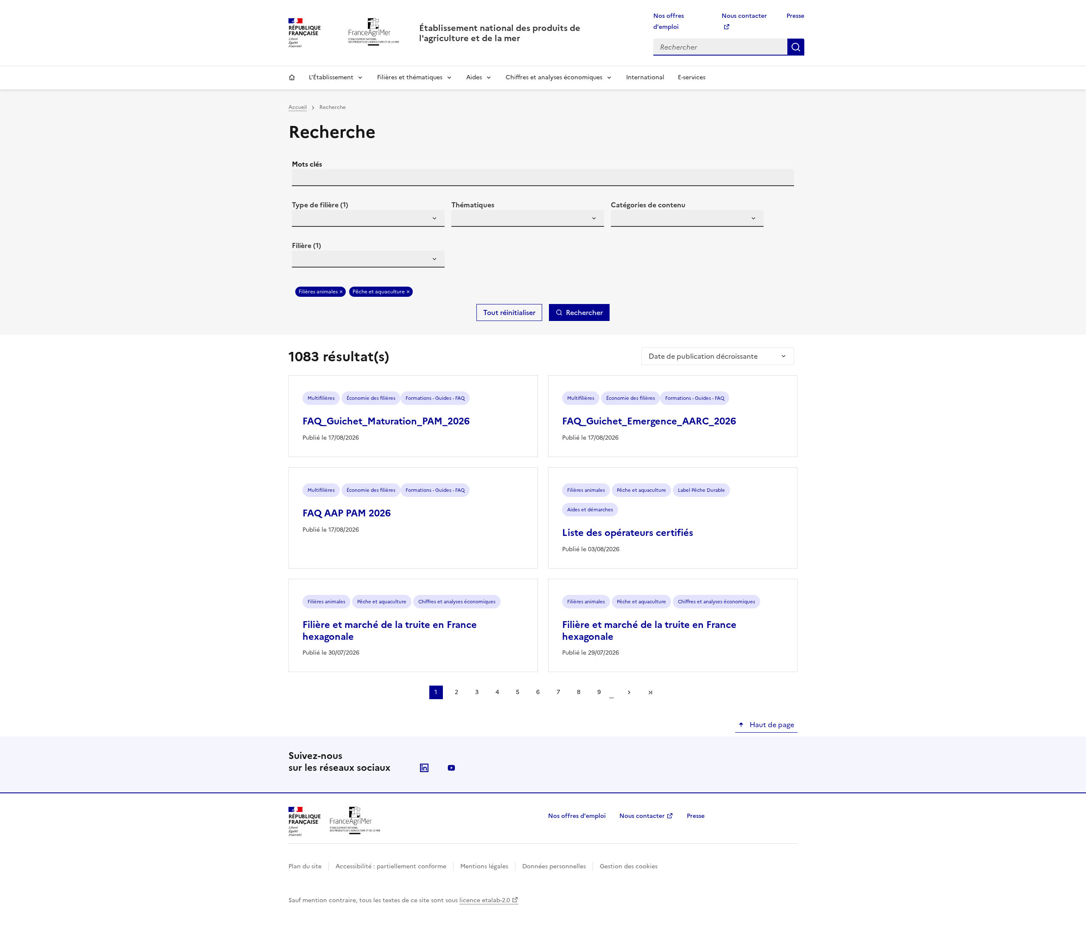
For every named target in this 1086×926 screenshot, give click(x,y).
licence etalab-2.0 (484, 900)
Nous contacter (642, 816)
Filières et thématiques (409, 77)
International (645, 77)
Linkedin (424, 768)
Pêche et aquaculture (379, 292)
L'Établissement (331, 77)
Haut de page (771, 725)
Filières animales (318, 292)
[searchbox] (303, 219)
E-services (691, 77)
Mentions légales (484, 866)
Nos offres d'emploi (577, 816)
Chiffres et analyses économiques (554, 77)
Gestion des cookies (629, 866)
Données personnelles (554, 866)
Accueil (292, 77)
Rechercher (795, 47)
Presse (795, 15)
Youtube (451, 768)
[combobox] (368, 218)
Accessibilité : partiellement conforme (391, 866)
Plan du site (305, 866)
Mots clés (307, 164)
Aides (474, 77)
